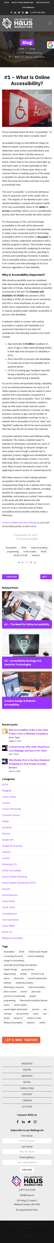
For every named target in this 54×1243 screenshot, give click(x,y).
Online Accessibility (29, 52)
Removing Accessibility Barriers (34, 1000)
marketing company (24, 982)
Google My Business (12, 845)
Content (6, 802)
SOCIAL (27, 1082)
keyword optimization (37, 978)
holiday (23, 974)
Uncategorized (9, 913)
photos (24, 991)
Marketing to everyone (14, 987)
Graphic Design (10, 969)
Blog (7, 2)
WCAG (44, 551)
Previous (11, 576)
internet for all (37, 974)
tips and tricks (22, 1013)
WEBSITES (27, 1063)
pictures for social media (14, 996)
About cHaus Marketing (22, 2)
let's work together (21, 1040)
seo (45, 1009)
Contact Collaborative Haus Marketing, (21, 522)
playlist (33, 996)
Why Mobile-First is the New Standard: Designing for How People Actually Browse (29, 764)
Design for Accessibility (14, 960)
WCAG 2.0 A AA (20, 555)
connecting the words (13, 956)
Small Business (9, 895)
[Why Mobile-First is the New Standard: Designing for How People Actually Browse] (5, 761)
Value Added (8, 925)
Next (45, 576)
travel (35, 1013)
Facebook (7, 827)
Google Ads (8, 839)
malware (7, 982)
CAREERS (27, 1100)
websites (36, 555)
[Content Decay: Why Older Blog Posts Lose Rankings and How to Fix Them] (5, 748)
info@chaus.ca (27, 1195)
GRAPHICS (27, 1076)
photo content (10, 991)
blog (32, 48)
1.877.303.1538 (27, 1189)
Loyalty (5, 858)
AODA (23, 547)
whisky (42, 1022)
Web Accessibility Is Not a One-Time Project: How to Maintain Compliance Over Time (28, 733)
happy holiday (10, 974)
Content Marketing (11, 809)
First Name (27, 1135)
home (21, 48)
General (6, 833)
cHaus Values (9, 796)
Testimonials (28, 7)
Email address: (27, 1157)
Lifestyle (6, 852)
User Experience (10, 919)
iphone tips (19, 978)
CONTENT (27, 1094)
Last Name (27, 1146)
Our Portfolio (43, 2)
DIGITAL (27, 1069)
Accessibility (11, 547)
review (7, 1005)
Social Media (8, 901)
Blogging (6, 790)
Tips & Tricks (8, 907)
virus (45, 1013)
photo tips (36, 991)
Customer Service (11, 815)
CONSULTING (27, 1088)
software (8, 1013)
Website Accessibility (12, 938)
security (35, 1009)
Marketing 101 (9, 864)
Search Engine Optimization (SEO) (19, 882)
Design (5, 821)
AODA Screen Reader (38, 951)
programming (13, 551)
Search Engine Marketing (14, 876)
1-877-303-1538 (38, 12)
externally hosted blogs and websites (20, 965)
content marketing (35, 956)
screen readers (29, 551)
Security (6, 889)
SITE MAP (27, 1106)
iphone (7, 978)
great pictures (28, 969)
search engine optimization (16, 1009)
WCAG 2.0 (7, 932)
